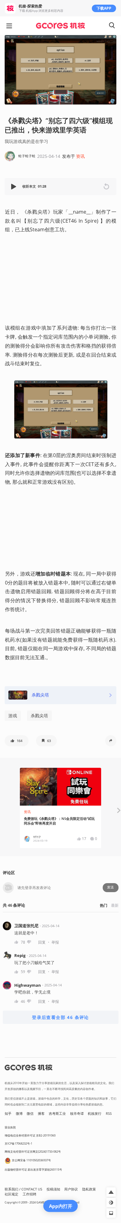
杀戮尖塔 (39, 715)
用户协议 (71, 1189)
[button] (14, 186)
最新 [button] (115, 905)
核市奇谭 (77, 1113)
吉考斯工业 (57, 1113)
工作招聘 (29, 1194)
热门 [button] (103, 905)
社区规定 (11, 1194)
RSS (109, 1113)
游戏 (12, 715)
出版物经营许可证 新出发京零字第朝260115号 (33, 1169)
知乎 (8, 1113)
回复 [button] (42, 942)
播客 (41, 1113)
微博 (19, 1113)
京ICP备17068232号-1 (18, 1143)
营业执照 (10, 1127)
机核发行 (94, 1113)
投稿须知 (53, 1189)
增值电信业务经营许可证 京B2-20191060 (30, 1135)
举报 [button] (55, 942)
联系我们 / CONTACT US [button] (23, 1189)
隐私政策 (89, 1189)
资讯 (80, 156)
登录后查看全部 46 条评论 (60, 1017)
